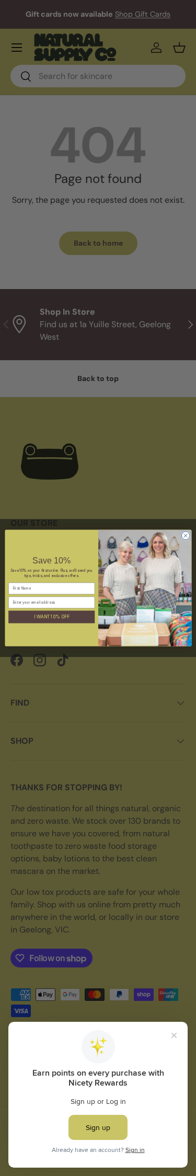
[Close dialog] (185, 536)
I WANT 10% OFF (51, 617)
